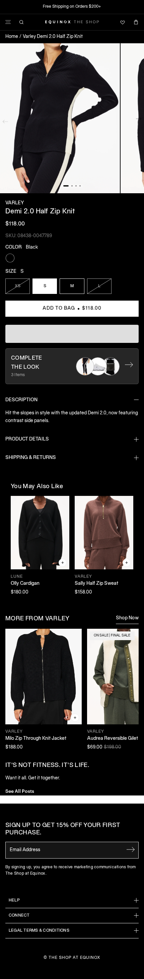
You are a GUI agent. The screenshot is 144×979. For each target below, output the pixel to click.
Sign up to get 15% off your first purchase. (62, 829)
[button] (60, 118)
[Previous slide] (5, 120)
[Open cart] (136, 22)
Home (11, 37)
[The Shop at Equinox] (72, 22)
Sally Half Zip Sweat (96, 583)
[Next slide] (138, 120)
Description (21, 400)
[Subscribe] (131, 849)
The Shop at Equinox (74, 958)
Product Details (27, 439)
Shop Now (127, 618)
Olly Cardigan (25, 583)
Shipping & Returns (30, 458)
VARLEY (14, 203)
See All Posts (19, 790)
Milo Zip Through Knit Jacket (35, 738)
